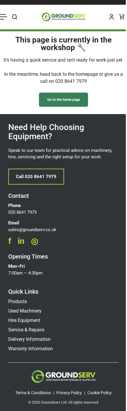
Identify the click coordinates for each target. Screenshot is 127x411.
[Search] (14, 16)
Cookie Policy (99, 392)
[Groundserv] (63, 17)
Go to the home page (63, 100)
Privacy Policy (69, 392)
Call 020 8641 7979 (36, 176)
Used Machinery (25, 311)
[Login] (111, 17)
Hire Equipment (24, 320)
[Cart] (122, 17)
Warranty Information (30, 348)
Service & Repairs (26, 330)
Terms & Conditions (33, 392)
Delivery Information (29, 339)
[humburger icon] (3, 16)
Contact (18, 195)
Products (17, 301)
